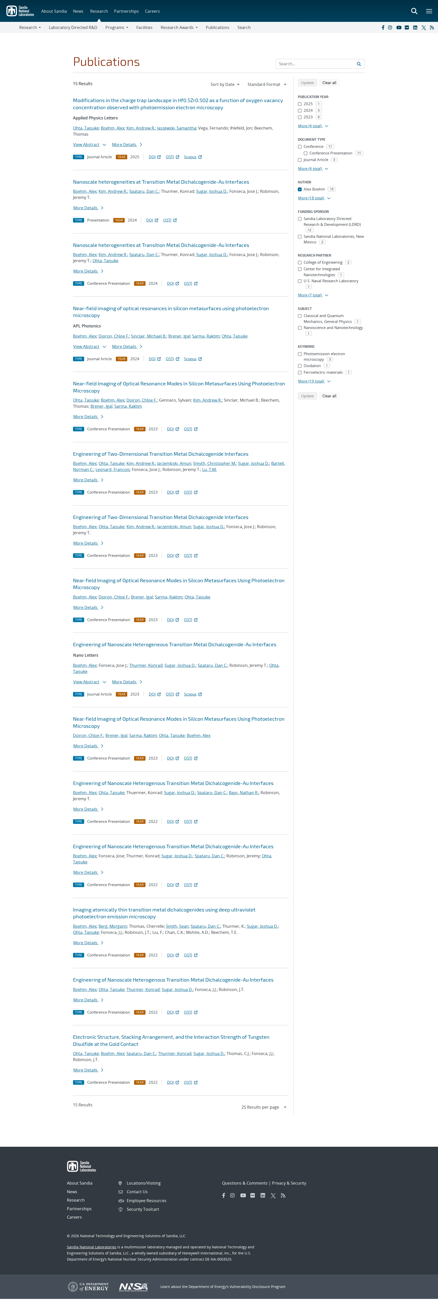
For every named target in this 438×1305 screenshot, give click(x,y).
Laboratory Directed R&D (73, 27)
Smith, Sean (177, 926)
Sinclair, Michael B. (148, 336)
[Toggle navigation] (9, 27)
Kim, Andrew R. (140, 128)
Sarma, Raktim (206, 336)
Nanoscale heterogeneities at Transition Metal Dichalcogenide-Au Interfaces (161, 182)
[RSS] (433, 27)
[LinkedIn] (416, 27)
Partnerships (126, 11)
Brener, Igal (179, 336)
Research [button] (28, 27)
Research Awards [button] (177, 27)
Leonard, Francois (113, 469)
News (78, 11)
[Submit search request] (359, 64)
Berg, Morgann (113, 926)
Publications (217, 27)
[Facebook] (383, 27)
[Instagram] (391, 27)
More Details (124, 144)
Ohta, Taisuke (86, 128)
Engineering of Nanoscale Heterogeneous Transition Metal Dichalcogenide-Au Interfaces (174, 644)
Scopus (190, 156)
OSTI (170, 156)
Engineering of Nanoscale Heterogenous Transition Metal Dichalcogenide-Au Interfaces (173, 783)
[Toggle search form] (414, 11)
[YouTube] (399, 27)
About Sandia (54, 11)
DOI (152, 156)
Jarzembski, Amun (174, 463)
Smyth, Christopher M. (214, 463)
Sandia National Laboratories (91, 1247)
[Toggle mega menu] (429, 11)
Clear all (331, 82)
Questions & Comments (245, 1183)
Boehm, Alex (112, 128)
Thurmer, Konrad (145, 665)
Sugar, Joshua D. (211, 191)
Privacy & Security (289, 1183)
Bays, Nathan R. (244, 792)
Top (423, 1299)
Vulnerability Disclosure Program (257, 1286)
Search (244, 27)
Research (99, 11)
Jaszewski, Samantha (176, 128)
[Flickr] (408, 27)
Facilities (144, 27)
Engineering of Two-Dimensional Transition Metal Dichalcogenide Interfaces (160, 454)
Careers (152, 11)
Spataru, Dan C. (144, 191)
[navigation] (226, 84)
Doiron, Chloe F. (114, 336)
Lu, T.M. (209, 469)
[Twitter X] (425, 27)
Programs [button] (114, 27)
